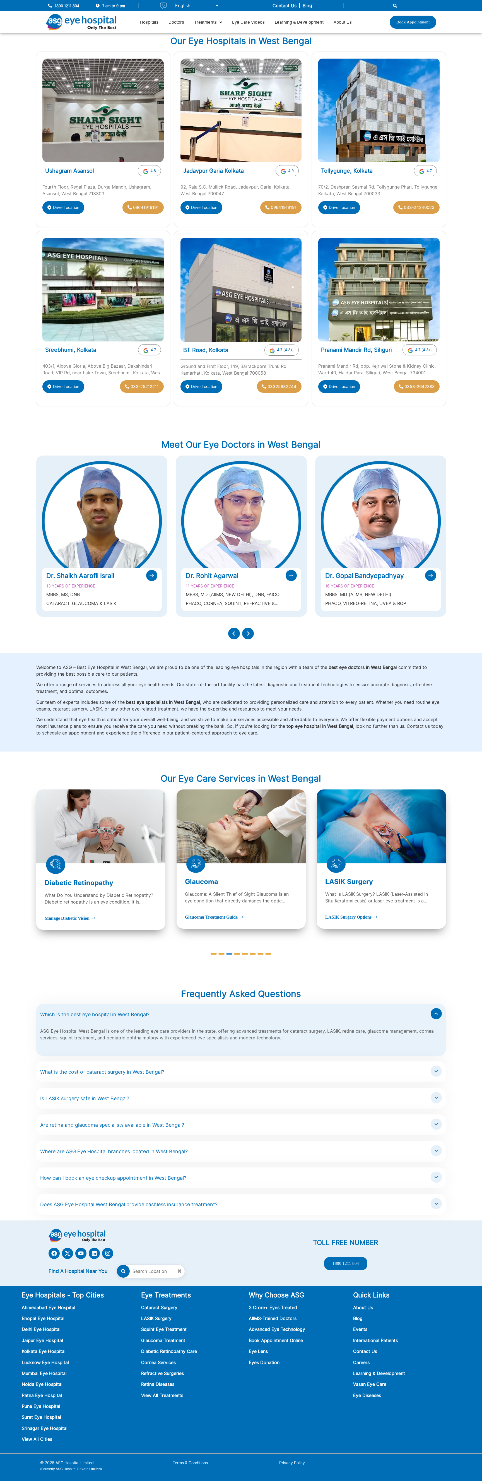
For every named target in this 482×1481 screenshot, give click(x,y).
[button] (208, 22)
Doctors (176, 22)
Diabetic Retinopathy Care (169, 1351)
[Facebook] (54, 1253)
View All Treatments (162, 1395)
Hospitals (149, 22)
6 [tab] (253, 954)
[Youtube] (80, 1253)
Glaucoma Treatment (163, 1340)
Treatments (205, 22)
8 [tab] (268, 954)
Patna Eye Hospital (42, 1395)
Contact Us (285, 5)
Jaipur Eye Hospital (42, 1340)
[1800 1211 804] (50, 6)
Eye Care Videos (248, 22)
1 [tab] (214, 954)
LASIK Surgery (156, 1318)
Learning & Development (299, 22)
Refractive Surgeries (162, 1373)
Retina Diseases (157, 1384)
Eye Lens (258, 1351)
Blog (307, 5)
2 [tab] (221, 954)
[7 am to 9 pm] (98, 6)
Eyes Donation (265, 1362)
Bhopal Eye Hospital (43, 1318)
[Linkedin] (94, 1253)
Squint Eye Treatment (164, 1329)
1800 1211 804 (67, 6)
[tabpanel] (100, 859)
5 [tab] (245, 954)
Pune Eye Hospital (41, 1406)
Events (360, 1329)
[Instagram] (107, 1253)
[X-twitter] (67, 1253)
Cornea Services (158, 1362)
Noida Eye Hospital (42, 1384)
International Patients (375, 1340)
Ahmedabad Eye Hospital (48, 1307)
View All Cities (37, 1439)
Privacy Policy (292, 1462)
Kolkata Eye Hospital (44, 1351)
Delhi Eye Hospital (41, 1329)
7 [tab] (260, 954)
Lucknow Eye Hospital (45, 1362)
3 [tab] (229, 954)
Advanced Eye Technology (277, 1329)
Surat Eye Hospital (41, 1417)
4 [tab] (237, 954)
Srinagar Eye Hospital (45, 1428)
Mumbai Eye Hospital (44, 1373)
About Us (343, 22)
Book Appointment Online (276, 1340)
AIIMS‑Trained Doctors (273, 1318)
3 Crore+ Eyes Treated (273, 1307)
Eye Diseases (367, 1395)
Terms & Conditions (190, 1462)
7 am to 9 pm (113, 6)
